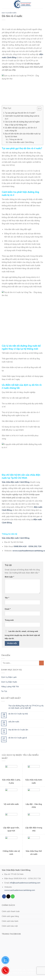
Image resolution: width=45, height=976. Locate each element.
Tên (7, 598)
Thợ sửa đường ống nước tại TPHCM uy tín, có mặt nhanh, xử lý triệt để (26, 707)
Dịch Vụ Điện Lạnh (9, 677)
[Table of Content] (39, 109)
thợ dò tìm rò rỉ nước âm (18, 730)
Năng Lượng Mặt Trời (10, 686)
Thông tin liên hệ (15, 139)
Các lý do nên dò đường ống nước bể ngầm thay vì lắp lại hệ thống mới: (22, 123)
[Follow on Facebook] (4, 896)
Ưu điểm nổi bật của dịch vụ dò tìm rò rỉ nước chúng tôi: (21, 129)
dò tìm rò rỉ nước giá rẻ (17, 738)
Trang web (9, 620)
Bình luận (9, 577)
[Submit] (41, 663)
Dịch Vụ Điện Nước (9, 13)
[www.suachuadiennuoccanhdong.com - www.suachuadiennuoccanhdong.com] (23, 4)
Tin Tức (4, 691)
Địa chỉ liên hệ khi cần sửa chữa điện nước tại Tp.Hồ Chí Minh (22, 135)
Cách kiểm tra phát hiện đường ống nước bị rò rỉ (22, 117)
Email (8, 609)
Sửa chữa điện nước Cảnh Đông (21, 142)
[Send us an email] (8, 896)
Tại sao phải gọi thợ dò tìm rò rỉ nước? (20, 113)
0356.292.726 (34, 546)
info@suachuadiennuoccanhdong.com (25, 882)
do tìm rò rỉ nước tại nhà (18, 714)
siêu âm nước (13, 722)
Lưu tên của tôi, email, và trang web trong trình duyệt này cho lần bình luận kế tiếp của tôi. (22, 635)
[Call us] (13, 896)
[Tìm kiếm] (42, 4)
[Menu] (3, 4)
